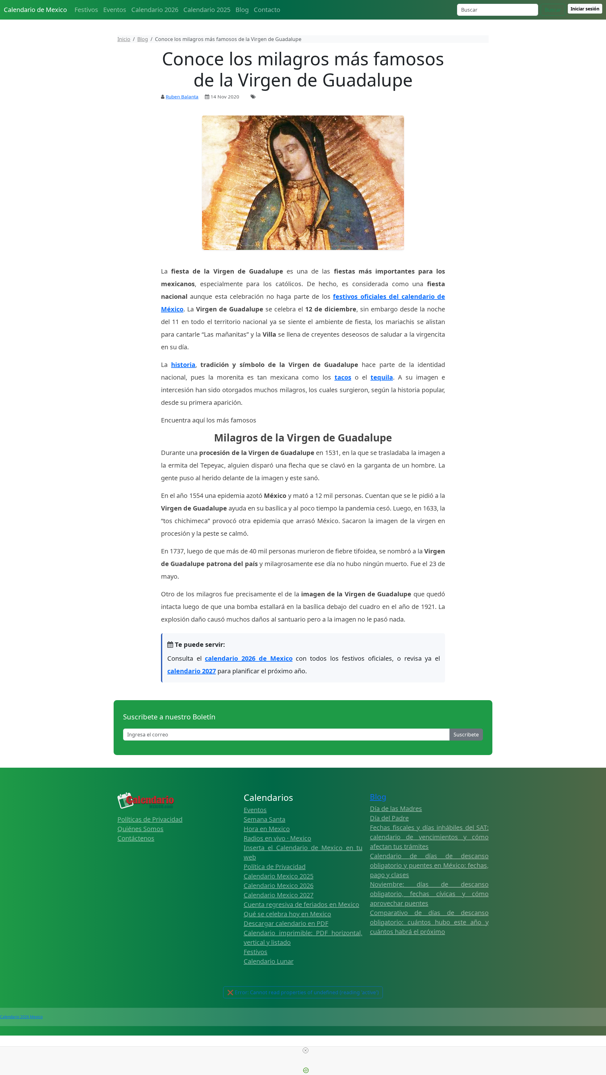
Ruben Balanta (182, 96)
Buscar (553, 9)
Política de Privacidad (275, 866)
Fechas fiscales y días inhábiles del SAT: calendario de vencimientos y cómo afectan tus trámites (429, 837)
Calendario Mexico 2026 (278, 885)
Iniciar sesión (585, 9)
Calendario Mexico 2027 (278, 895)
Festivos (86, 9)
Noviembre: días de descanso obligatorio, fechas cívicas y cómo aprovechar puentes (429, 893)
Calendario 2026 (154, 9)
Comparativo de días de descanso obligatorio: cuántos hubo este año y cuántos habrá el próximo (429, 922)
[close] (305, 1050)
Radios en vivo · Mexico (277, 838)
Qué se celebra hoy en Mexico (287, 914)
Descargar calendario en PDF (286, 923)
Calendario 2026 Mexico (21, 1016)
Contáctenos (135, 838)
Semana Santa (264, 819)
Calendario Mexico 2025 (278, 876)
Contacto (267, 9)
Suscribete (466, 734)
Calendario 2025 (206, 9)
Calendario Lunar (269, 961)
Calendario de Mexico (35, 9)
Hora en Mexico (267, 828)
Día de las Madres (396, 808)
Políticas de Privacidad (149, 819)
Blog (242, 9)
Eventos (114, 9)
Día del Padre (389, 818)
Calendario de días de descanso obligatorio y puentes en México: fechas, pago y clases (429, 865)
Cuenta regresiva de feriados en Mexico (301, 904)
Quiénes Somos (140, 828)
